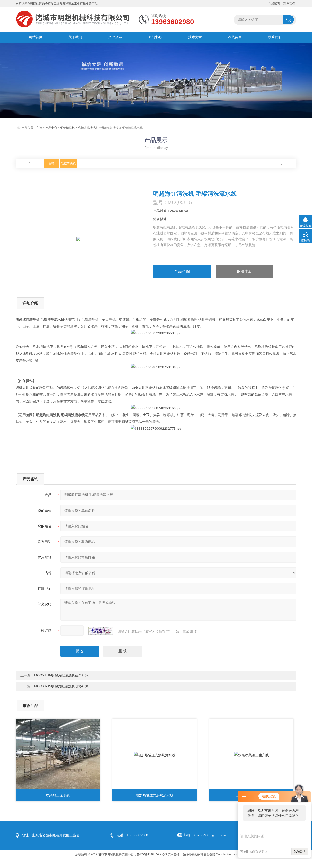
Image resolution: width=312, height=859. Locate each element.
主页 (39, 127)
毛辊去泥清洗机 (88, 127)
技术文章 (195, 37)
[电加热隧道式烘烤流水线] (154, 755)
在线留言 (274, 3)
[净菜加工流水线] (58, 755)
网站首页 (35, 37)
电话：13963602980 (132, 835)
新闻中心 (155, 37)
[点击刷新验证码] (100, 631)
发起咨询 (300, 851)
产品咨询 (182, 271)
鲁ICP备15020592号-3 (152, 854)
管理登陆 (209, 854)
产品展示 (115, 37)
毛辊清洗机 (67, 127)
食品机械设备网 (192, 854)
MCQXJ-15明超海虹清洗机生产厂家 (61, 675)
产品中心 (51, 127)
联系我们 (289, 3)
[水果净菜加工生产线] (251, 755)
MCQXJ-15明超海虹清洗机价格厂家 (61, 686)
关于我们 (75, 37)
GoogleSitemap (226, 854)
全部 (51, 163)
